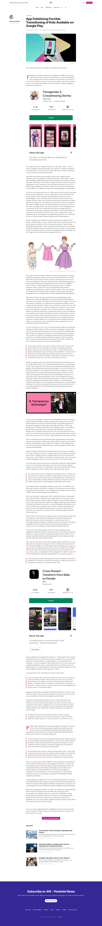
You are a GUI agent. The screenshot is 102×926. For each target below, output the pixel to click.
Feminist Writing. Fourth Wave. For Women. (19, 2)
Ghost (60, 916)
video (56, 486)
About (37, 7)
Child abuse (29, 15)
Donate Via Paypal (72, 909)
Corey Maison (71, 457)
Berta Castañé (30, 455)
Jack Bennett (30, 457)
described (69, 554)
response (67, 429)
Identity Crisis (48, 7)
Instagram (58, 909)
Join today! (39, 813)
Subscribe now (52, 900)
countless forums (37, 762)
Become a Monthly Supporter (51, 818)
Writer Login (28, 909)
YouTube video (56, 465)
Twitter (51, 909)
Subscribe (89, 2)
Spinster (64, 909)
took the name (33, 542)
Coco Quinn (42, 453)
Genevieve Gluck (14, 21)
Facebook (46, 909)
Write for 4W (57, 7)
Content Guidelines (37, 909)
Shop (42, 7)
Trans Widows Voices (32, 552)
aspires (49, 459)
